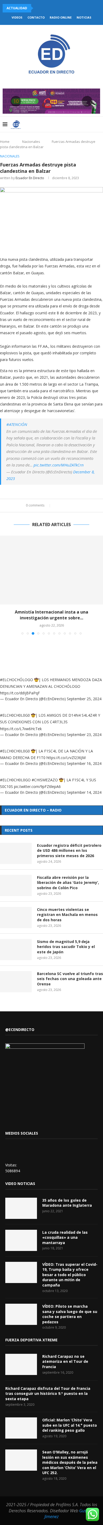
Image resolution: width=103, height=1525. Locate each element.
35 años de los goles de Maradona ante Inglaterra (67, 1203)
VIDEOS (17, 17)
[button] (38, 8)
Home (5, 141)
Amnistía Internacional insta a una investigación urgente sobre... (51, 615)
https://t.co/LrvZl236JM (66, 757)
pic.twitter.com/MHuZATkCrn (59, 465)
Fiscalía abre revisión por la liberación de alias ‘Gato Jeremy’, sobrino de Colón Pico (68, 882)
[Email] (79, 124)
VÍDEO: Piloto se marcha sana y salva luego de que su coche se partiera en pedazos (69, 1314)
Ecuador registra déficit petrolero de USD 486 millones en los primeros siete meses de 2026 (69, 850)
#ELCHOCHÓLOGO (16, 679)
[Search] (97, 124)
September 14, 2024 (84, 792)
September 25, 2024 (84, 698)
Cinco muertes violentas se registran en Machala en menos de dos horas (67, 914)
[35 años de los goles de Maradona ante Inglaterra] (21, 1208)
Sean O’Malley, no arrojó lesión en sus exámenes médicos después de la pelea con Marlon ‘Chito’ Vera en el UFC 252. (69, 1462)
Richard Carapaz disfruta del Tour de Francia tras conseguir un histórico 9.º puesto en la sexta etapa (47, 1393)
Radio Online (61, 17)
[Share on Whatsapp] (72, 505)
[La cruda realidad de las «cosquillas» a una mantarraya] (21, 1240)
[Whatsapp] (84, 124)
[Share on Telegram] (77, 505)
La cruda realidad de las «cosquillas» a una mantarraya (65, 1237)
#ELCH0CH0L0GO (15, 779)
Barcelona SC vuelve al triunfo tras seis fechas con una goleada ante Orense (70, 978)
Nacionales (31, 141)
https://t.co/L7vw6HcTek (21, 728)
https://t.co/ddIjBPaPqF (20, 692)
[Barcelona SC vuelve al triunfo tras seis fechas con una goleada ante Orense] (16, 981)
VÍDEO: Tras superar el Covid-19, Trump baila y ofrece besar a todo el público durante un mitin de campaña (69, 1275)
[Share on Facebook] (57, 505)
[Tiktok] (90, 124)
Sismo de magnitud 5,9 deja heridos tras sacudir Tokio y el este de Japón (66, 946)
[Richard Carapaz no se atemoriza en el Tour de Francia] (21, 1364)
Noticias (84, 17)
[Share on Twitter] (62, 505)
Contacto (36, 17)
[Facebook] (56, 124)
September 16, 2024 (84, 763)
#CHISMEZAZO (45, 779)
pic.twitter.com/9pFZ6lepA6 (37, 786)
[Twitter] (62, 124)
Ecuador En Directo (30, 178)
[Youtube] (73, 124)
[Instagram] (68, 124)
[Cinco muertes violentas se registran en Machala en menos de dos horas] (16, 917)
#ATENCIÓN (16, 424)
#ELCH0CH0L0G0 (15, 715)
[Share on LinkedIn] (67, 505)
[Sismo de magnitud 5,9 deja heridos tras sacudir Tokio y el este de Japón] (16, 949)
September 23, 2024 (84, 734)
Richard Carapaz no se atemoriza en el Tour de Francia (65, 1361)
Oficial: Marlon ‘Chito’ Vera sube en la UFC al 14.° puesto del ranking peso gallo (69, 1425)
